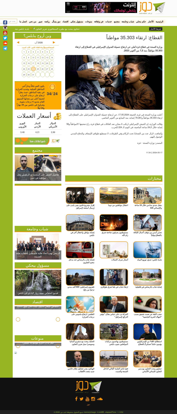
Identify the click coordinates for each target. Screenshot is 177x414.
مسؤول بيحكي (37, 265)
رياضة (47, 21)
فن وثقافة (98, 21)
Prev (18, 168)
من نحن (32, 21)
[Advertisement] (38, 205)
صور (40, 21)
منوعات (88, 21)
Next (58, 168)
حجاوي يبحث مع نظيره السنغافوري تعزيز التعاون (70, 28)
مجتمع (117, 21)
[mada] (101, 6)
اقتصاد (65, 21)
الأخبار (151, 21)
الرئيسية (159, 21)
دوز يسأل (56, 21)
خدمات (108, 21)
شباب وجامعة (128, 21)
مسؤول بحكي (76, 21)
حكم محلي (141, 21)
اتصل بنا (23, 21)
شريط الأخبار (155, 29)
